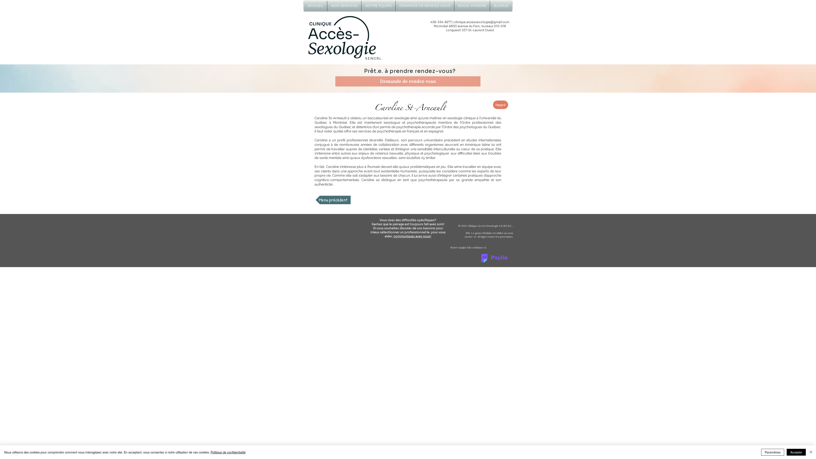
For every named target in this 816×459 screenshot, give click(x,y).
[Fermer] (810, 452)
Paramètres (773, 452)
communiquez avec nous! (412, 236)
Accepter (796, 452)
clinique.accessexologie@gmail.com (481, 22)
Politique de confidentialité (228, 452)
